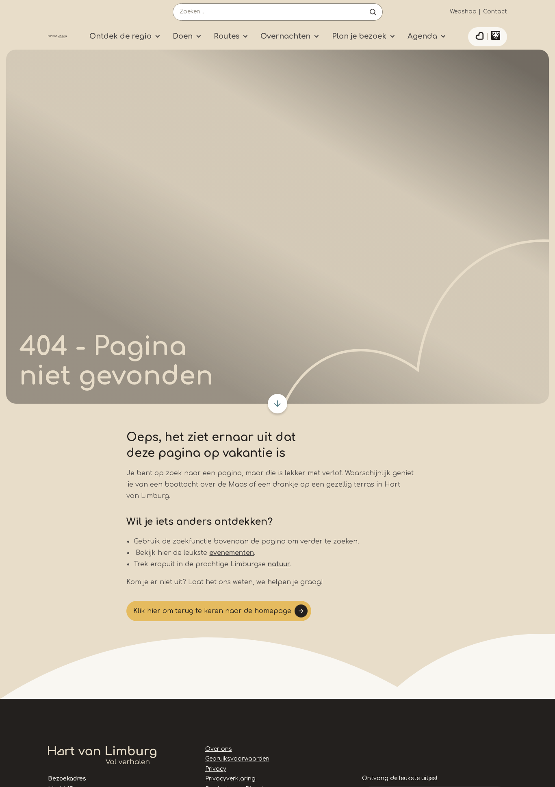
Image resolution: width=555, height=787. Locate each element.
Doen (183, 36)
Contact (495, 12)
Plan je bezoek (359, 36)
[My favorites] (479, 36)
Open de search (373, 12)
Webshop (463, 12)
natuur (279, 564)
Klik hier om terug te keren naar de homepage (212, 611)
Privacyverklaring (230, 779)
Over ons (218, 749)
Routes (226, 36)
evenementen (231, 553)
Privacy (215, 769)
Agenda (422, 36)
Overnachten (285, 36)
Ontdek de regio (120, 36)
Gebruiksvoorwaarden (237, 759)
